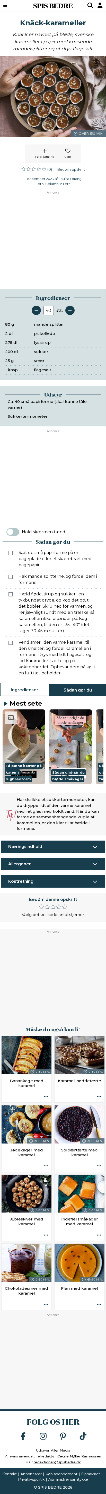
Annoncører (31, 1474)
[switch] (12, 532)
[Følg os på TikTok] (83, 1436)
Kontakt (9, 1474)
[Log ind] (100, 5)
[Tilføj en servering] (70, 310)
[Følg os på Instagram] (43, 1436)
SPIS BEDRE (53, 5)
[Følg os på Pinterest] (63, 1436)
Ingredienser (24, 689)
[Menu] (13, 5)
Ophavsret (90, 1474)
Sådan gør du (78, 690)
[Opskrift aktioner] (46, 1097)
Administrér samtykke (68, 1479)
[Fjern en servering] (36, 310)
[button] (24, 747)
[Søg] (90, 5)
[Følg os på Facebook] (23, 1436)
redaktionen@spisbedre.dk (57, 1462)
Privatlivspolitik (31, 1479)
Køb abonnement (61, 1474)
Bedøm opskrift (71, 169)
